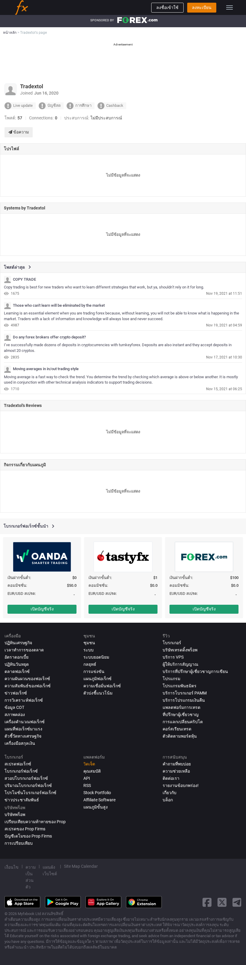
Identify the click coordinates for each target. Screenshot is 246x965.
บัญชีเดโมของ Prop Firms (28, 836)
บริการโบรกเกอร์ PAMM (185, 693)
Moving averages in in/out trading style (46, 369)
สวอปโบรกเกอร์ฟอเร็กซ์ (26, 778)
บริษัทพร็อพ (14, 814)
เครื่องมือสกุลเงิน (19, 743)
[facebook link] (207, 902)
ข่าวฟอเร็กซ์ (15, 693)
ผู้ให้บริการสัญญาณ (180, 664)
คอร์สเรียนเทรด (177, 729)
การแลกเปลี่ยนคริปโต (183, 721)
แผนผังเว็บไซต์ (50, 870)
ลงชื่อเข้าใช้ (167, 7)
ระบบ (88, 650)
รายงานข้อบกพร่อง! (181, 785)
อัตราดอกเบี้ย (16, 657)
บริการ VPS (173, 657)
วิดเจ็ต (89, 764)
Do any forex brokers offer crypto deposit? (49, 337)
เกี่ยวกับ (169, 792)
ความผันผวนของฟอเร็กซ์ (27, 678)
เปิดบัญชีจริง (42, 609)
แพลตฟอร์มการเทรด (181, 707)
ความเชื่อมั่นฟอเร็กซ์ (102, 685)
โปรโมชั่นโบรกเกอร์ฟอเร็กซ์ (30, 792)
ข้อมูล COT (14, 707)
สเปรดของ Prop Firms (24, 828)
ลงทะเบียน (202, 7)
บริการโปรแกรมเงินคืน (184, 700)
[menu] (230, 7)
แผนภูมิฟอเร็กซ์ (97, 678)
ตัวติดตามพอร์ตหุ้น (180, 736)
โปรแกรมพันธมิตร (179, 685)
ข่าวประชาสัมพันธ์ (21, 799)
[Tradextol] (7, 279)
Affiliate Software (99, 799)
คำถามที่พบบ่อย (177, 764)
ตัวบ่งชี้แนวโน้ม (97, 693)
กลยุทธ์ (89, 664)
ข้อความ (20, 132)
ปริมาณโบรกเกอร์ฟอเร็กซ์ (28, 785)
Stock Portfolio (97, 792)
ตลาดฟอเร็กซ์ (17, 671)
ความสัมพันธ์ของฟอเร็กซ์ (27, 685)
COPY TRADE (24, 279)
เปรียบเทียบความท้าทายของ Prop (35, 821)
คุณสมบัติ (92, 771)
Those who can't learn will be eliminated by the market (59, 305)
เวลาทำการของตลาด (24, 650)
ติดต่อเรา (171, 778)
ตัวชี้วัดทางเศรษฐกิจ (22, 736)
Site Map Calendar (81, 866)
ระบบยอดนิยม (96, 657)
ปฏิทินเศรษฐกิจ (18, 642)
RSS (87, 785)
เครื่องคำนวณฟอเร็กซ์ (24, 721)
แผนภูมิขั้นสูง (95, 807)
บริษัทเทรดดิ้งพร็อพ (180, 650)
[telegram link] (237, 902)
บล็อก (168, 799)
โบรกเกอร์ (172, 642)
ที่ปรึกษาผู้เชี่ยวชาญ (181, 714)
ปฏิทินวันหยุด (16, 664)
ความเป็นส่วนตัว (31, 877)
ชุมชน (89, 642)
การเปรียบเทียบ (18, 843)
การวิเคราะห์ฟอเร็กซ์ (23, 700)
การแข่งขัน (93, 671)
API (86, 778)
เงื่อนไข (11, 867)
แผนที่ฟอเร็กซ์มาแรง (23, 729)
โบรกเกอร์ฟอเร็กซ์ (21, 771)
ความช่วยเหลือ (176, 771)
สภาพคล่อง (14, 714)
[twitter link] (222, 902)
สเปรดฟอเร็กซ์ (17, 764)
